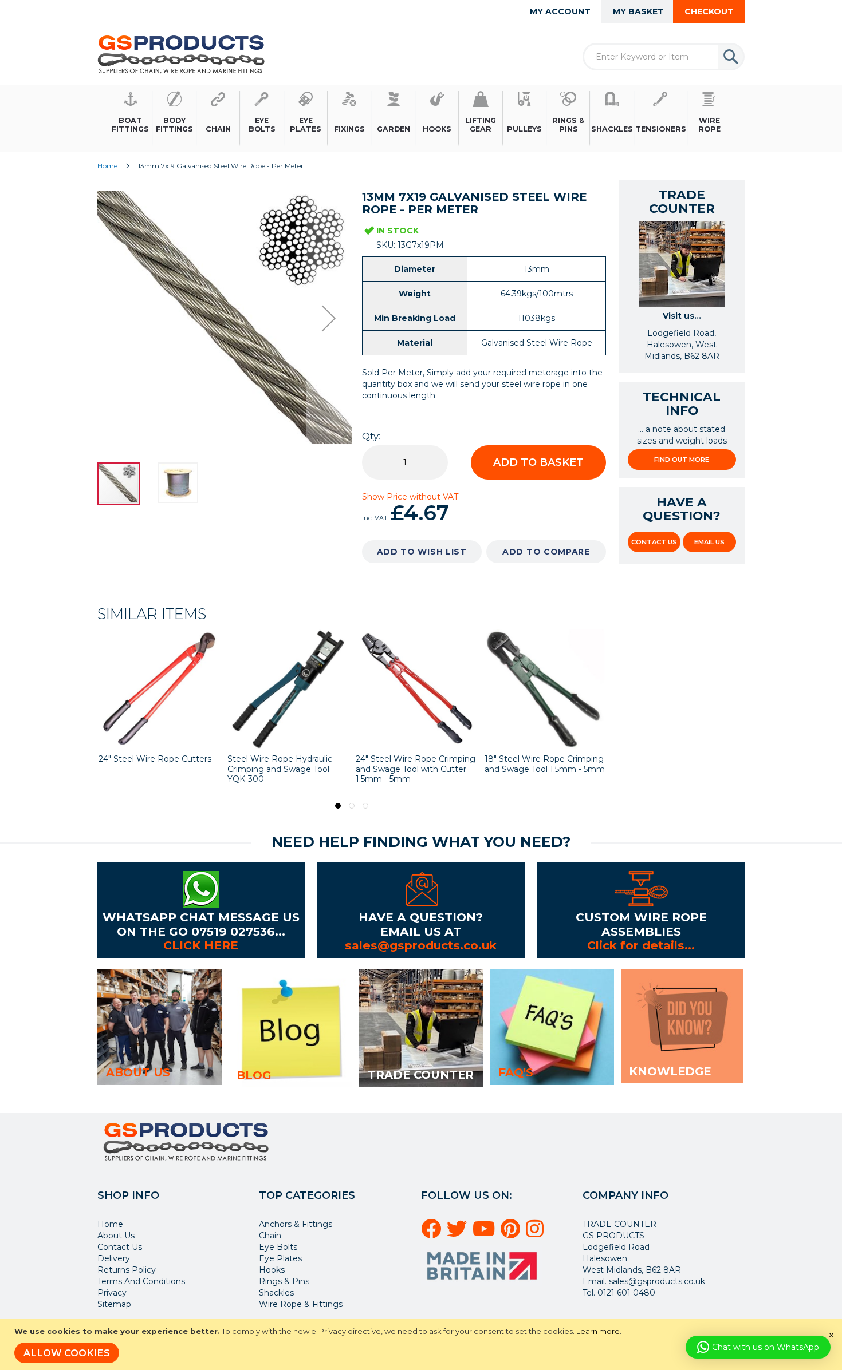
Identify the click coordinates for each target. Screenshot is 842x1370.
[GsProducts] (181, 54)
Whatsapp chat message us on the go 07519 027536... (201, 924)
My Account (560, 11)
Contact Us (654, 542)
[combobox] (664, 56)
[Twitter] (458, 1233)
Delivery (113, 1258)
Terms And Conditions (141, 1281)
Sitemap (114, 1304)
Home (107, 165)
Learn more (598, 1331)
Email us (709, 542)
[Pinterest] (512, 1233)
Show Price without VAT (410, 497)
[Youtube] (485, 1233)
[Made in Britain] (483, 1283)
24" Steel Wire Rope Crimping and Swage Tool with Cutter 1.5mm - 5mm (287, 769)
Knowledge (670, 1071)
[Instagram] (536, 1233)
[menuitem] (130, 118)
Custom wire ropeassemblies (641, 924)
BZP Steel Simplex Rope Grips (534, 764)
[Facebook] (432, 1233)
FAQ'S (515, 1072)
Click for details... (641, 945)
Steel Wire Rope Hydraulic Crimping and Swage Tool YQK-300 (151, 769)
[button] (329, 318)
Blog (254, 1075)
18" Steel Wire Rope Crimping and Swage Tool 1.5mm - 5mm (416, 764)
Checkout (709, 11)
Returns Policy (126, 1270)
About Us (116, 1235)
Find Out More (681, 460)
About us (138, 1072)
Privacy (112, 1293)
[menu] (421, 118)
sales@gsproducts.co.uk (421, 945)
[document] (422, 1344)
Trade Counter (421, 1075)
